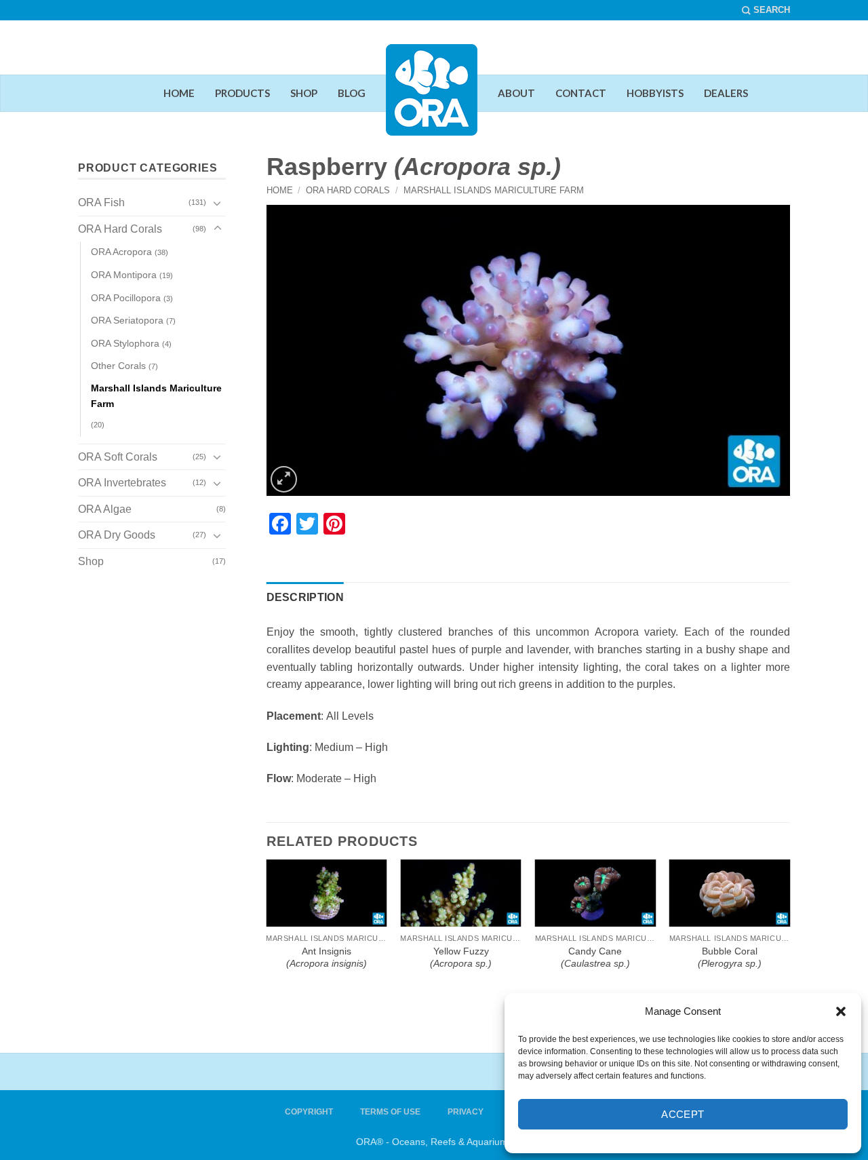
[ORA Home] (431, 100)
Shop (91, 561)
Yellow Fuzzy (461, 957)
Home (280, 190)
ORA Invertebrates (122, 482)
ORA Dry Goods (116, 535)
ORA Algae (105, 509)
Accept (683, 1114)
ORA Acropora (121, 251)
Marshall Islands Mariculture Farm (493, 190)
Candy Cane (595, 957)
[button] (841, 1011)
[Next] (781, 878)
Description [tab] (305, 597)
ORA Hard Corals (348, 190)
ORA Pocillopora (126, 297)
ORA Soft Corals (117, 457)
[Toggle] (218, 203)
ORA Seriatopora (127, 320)
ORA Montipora (124, 274)
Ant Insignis (326, 957)
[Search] (766, 10)
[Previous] (275, 878)
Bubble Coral (730, 957)
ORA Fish (101, 202)
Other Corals (118, 365)
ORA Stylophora (125, 343)
